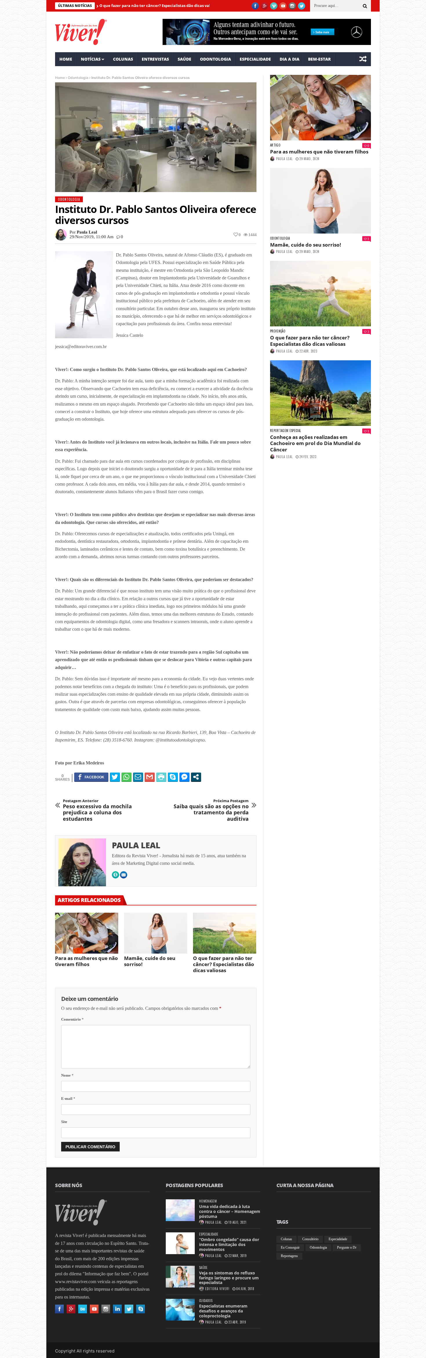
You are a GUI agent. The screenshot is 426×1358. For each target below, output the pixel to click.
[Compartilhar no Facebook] (91, 777)
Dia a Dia (289, 59)
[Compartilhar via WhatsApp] (126, 777)
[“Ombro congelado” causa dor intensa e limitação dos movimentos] (180, 1243)
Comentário (72, 1019)
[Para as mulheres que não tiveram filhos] (86, 933)
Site (64, 1122)
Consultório (310, 1239)
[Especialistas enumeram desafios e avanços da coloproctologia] (180, 1310)
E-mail (68, 1098)
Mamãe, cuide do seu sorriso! (149, 961)
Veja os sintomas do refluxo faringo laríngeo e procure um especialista (229, 1277)
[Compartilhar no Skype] (173, 777)
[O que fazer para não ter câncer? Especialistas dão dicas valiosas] (224, 933)
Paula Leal (87, 232)
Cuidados (206, 1301)
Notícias (91, 59)
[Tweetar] (115, 777)
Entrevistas (155, 59)
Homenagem (208, 1201)
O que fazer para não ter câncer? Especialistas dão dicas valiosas (122, 5)
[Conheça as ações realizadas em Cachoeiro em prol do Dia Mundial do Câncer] (320, 393)
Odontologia (215, 59)
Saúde (184, 59)
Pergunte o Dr (346, 1247)
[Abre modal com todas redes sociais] (196, 777)
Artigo (275, 145)
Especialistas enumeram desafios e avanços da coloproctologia (223, 1311)
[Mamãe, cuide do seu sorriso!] (155, 933)
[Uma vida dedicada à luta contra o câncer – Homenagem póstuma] (180, 1210)
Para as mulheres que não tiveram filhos (86, 961)
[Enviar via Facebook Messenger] (184, 777)
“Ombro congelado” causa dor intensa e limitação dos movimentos (229, 1244)
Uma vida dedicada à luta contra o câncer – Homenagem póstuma (229, 1211)
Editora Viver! (217, 1288)
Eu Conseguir (290, 1247)
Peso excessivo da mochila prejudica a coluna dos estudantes (97, 810)
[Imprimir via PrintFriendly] (161, 777)
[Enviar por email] (138, 777)
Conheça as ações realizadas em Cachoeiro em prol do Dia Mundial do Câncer (315, 443)
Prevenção (277, 331)
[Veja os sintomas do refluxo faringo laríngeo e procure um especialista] (180, 1277)
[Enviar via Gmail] (150, 777)
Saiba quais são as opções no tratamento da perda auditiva (211, 810)
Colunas (123, 59)
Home (65, 59)
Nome (67, 1075)
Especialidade (255, 59)
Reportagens (289, 1256)
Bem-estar (319, 59)
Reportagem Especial (285, 431)
